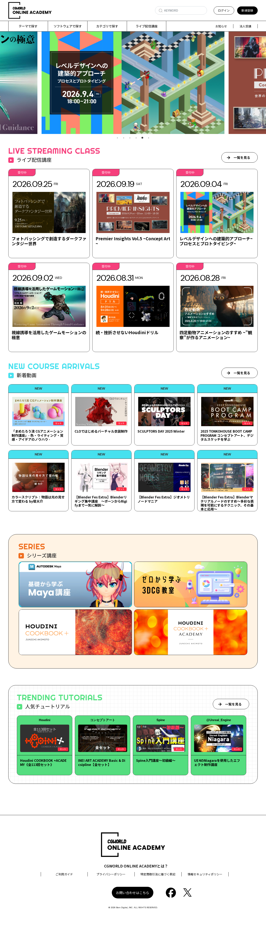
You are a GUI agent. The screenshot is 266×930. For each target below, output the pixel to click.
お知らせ (221, 26)
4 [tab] (136, 138)
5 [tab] (142, 138)
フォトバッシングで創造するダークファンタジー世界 (49, 241)
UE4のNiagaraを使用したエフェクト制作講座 (217, 762)
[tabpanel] (133, 83)
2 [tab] (124, 138)
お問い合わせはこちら (132, 892)
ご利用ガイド (64, 874)
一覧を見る (242, 157)
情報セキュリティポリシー (205, 874)
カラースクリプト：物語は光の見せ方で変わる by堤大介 (38, 498)
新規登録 (247, 10)
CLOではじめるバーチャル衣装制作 (101, 431)
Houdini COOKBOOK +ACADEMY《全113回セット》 (43, 762)
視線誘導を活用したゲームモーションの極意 (49, 334)
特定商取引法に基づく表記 (157, 874)
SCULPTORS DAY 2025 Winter (161, 431)
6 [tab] (149, 138)
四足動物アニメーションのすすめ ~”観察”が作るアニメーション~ (216, 334)
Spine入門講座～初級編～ (155, 760)
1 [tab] (117, 138)
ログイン (224, 10)
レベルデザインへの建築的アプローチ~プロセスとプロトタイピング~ (216, 241)
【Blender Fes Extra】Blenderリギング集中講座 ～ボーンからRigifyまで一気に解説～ (101, 500)
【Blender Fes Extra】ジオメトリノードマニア (164, 498)
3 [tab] (130, 138)
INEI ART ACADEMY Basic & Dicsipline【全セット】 (101, 762)
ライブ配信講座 (147, 26)
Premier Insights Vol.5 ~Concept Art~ (133, 241)
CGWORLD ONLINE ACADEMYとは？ (136, 866)
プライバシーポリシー (111, 874)
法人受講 (245, 26)
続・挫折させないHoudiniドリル (127, 332)
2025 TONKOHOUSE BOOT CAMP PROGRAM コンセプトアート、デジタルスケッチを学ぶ (227, 435)
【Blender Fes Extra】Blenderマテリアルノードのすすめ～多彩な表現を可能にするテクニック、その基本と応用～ (227, 503)
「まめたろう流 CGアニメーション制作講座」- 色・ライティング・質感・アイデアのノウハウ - (37, 435)
